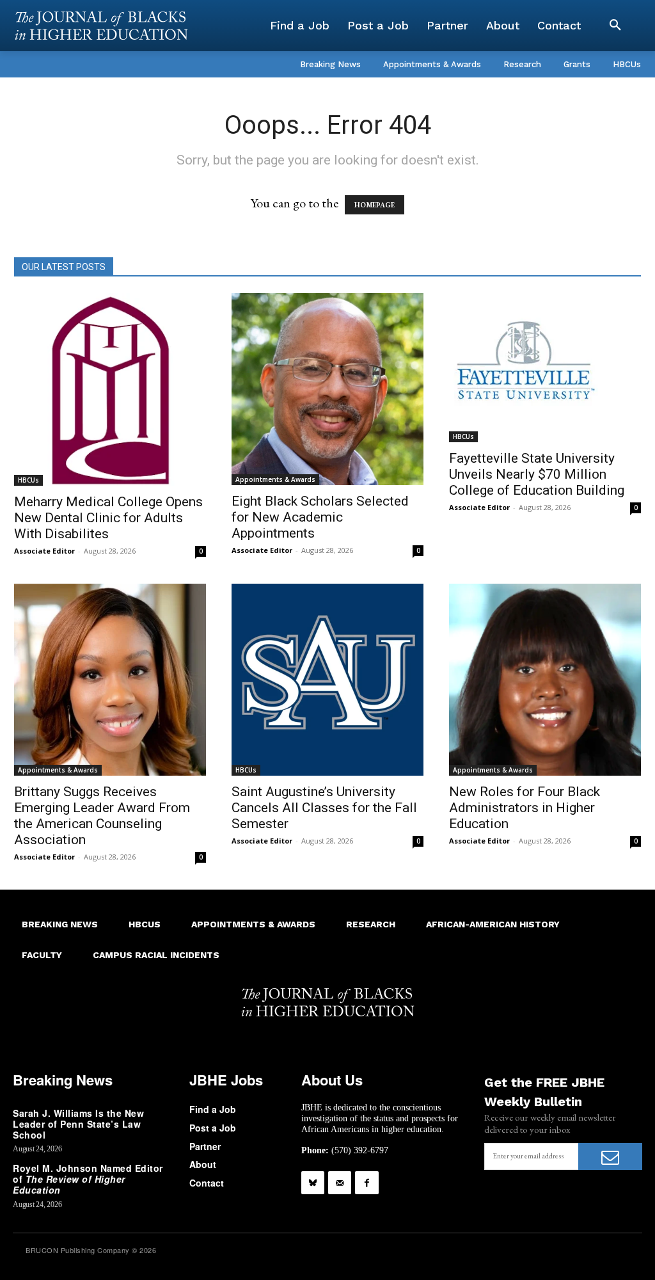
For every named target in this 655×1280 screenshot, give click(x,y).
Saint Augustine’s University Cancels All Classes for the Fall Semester (324, 807)
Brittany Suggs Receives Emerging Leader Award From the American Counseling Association (102, 815)
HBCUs (28, 480)
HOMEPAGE (374, 204)
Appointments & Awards (275, 479)
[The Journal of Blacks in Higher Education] (101, 25)
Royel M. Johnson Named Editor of (88, 1179)
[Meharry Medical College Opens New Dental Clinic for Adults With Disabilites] (110, 389)
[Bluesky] (312, 1182)
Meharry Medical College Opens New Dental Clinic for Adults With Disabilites (108, 517)
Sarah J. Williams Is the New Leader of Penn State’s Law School (78, 1124)
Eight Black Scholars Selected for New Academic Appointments (320, 517)
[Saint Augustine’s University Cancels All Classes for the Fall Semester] (327, 680)
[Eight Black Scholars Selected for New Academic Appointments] (327, 389)
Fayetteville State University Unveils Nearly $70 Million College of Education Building (536, 474)
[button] (615, 25)
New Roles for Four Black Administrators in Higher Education (524, 807)
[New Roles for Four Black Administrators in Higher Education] (545, 680)
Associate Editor (44, 551)
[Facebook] (366, 1182)
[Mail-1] (339, 1182)
